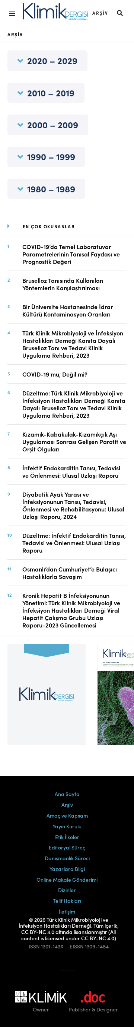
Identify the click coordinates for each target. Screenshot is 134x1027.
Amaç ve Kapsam (67, 815)
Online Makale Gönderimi (67, 879)
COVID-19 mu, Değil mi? (54, 374)
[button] (120, 12)
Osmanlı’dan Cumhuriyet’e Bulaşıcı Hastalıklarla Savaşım (69, 572)
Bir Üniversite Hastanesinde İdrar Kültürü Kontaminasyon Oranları (67, 310)
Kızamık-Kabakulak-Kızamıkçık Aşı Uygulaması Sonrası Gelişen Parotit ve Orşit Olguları (74, 441)
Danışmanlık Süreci (67, 858)
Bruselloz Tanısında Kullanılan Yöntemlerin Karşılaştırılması (62, 284)
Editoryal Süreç (67, 847)
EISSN (77, 946)
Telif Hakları (67, 900)
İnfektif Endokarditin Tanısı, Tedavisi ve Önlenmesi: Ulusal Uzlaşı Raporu (71, 471)
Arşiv (100, 13)
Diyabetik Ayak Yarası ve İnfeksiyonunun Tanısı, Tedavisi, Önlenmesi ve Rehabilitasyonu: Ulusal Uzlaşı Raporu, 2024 (73, 505)
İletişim (67, 911)
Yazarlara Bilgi (67, 868)
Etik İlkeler (67, 837)
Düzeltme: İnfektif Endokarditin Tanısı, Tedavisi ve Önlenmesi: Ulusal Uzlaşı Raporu (74, 542)
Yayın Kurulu (67, 826)
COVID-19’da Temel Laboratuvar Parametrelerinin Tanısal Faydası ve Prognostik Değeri (71, 253)
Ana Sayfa (67, 794)
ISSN (34, 946)
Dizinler (67, 890)
